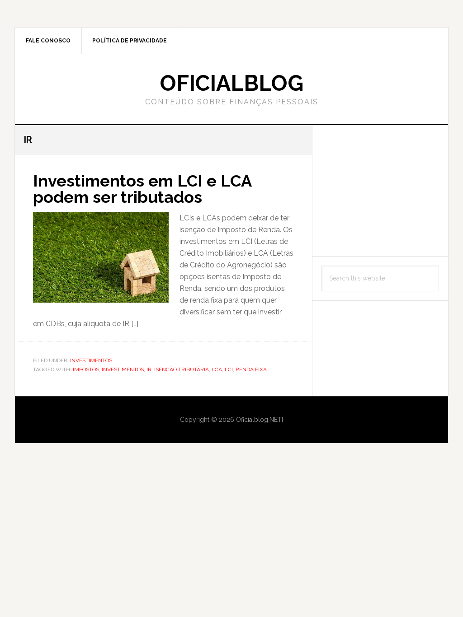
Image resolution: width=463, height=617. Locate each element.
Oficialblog (231, 83)
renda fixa (251, 369)
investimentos (123, 369)
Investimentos (91, 360)
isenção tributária (181, 369)
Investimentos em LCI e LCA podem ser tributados (142, 188)
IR (148, 369)
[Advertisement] (380, 190)
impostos (86, 369)
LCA (217, 369)
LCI (229, 369)
